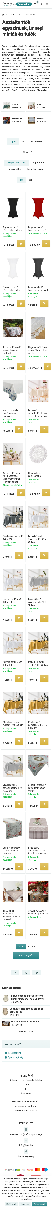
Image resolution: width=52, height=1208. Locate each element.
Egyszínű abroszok (16, 105)
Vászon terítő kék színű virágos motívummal (11, 413)
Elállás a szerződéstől (26, 1110)
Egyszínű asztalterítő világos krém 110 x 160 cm (37, 413)
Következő (24, 1031)
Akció (27, 152)
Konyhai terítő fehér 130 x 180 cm (12, 663)
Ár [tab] (23, 141)
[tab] (21, 180)
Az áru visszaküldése (26, 1106)
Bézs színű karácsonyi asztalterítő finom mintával (11, 915)
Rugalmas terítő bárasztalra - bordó (37, 229)
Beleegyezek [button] (39, 1204)
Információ (26, 1075)
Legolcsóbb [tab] (38, 162)
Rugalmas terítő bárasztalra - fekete (12, 229)
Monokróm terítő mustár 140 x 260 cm (38, 663)
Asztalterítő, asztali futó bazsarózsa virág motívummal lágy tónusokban (12, 477)
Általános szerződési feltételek (26, 1080)
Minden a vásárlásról (26, 1101)
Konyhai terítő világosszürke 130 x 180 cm (38, 602)
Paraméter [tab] (36, 141)
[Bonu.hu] (17, 4)
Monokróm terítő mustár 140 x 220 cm (13, 723)
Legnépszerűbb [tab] (35, 169)
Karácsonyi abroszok (17, 120)
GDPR (26, 1084)
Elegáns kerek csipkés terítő (35, 474)
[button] (21, 243)
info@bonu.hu (14, 1053)
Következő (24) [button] (24, 955)
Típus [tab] (13, 141)
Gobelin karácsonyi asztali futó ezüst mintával (12, 850)
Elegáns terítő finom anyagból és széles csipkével (37, 350)
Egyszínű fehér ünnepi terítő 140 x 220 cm (37, 539)
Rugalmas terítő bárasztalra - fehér (12, 289)
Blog (26, 1089)
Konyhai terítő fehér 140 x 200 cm (12, 600)
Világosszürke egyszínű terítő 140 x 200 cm (12, 788)
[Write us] (26, 1151)
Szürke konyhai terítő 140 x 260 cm (13, 538)
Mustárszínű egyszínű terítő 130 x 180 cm (37, 725)
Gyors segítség (15, 1057)
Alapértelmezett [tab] (17, 162)
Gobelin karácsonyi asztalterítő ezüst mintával (37, 788)
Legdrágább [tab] (14, 169)
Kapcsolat (26, 1093)
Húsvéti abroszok (41, 120)
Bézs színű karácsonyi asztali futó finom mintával (37, 850)
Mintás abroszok (41, 105)
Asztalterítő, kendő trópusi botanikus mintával (12, 350)
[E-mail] (26, 1140)
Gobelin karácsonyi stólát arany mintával (38, 912)
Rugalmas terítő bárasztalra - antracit (38, 289)
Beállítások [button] (11, 1204)
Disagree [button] (25, 1204)
